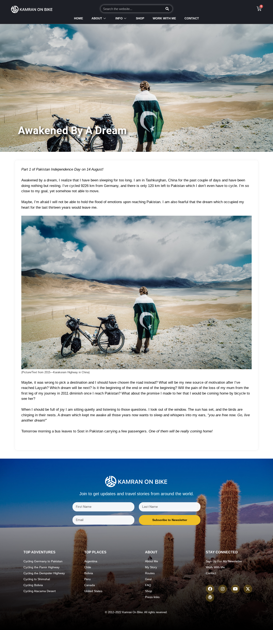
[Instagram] (222, 589)
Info (119, 18)
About (96, 18)
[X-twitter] (248, 589)
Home (78, 18)
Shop (140, 18)
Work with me (164, 18)
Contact (191, 18)
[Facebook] (210, 589)
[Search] (167, 8)
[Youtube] (235, 589)
